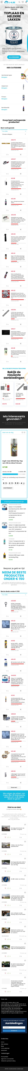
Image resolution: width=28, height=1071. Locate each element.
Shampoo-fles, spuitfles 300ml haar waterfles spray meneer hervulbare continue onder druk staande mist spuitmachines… (18, 239)
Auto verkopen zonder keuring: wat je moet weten (18, 913)
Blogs (2, 1046)
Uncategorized (5, 936)
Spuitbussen (11, 539)
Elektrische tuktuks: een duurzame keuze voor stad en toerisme (18, 931)
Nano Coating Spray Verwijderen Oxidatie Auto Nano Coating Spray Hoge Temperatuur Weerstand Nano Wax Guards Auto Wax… (18, 276)
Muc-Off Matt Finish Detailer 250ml (17, 202)
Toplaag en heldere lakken (15, 504)
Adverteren (4, 1050)
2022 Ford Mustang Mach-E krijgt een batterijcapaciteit (18, 947)
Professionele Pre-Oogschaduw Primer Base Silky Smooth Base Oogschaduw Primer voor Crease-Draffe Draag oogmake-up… (17, 184)
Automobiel (4, 834)
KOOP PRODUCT (8, 488)
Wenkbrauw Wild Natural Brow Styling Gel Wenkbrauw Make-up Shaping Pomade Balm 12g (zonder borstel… (18, 352)
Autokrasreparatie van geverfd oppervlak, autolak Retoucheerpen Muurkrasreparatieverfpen (18, 700)
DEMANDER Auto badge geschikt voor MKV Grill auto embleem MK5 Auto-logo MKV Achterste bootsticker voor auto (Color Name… (18, 220)
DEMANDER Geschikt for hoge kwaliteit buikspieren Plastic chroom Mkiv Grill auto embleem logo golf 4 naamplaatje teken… (18, 164)
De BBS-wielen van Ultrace (18, 879)
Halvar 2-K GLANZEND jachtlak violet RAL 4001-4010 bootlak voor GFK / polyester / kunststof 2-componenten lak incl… (17, 681)
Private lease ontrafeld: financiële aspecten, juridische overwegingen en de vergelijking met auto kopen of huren (18, 983)
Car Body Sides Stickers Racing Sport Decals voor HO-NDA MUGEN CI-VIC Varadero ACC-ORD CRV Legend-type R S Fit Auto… (18, 145)
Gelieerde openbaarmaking (8, 1061)
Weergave (4, 77)
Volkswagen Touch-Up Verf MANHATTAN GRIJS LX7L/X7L (18, 774)
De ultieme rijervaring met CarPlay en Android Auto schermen (18, 965)
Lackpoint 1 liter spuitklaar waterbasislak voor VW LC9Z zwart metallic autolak (18, 718)
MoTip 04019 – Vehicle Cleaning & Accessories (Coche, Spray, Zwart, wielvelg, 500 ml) (17, 645)
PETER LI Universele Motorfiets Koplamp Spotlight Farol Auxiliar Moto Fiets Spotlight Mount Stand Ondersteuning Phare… (18, 606)
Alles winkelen (4, 1044)
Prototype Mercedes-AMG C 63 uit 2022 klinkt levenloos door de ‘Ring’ (18, 863)
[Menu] (2, 2)
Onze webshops (5, 1048)
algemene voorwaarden (7, 1059)
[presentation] (2, 388)
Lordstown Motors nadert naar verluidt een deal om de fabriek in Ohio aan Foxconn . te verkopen (18, 898)
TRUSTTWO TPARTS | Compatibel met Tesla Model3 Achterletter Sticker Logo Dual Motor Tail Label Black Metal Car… (18, 334)
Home (2, 1042)
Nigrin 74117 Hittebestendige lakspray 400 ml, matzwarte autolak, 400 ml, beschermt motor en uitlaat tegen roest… (18, 257)
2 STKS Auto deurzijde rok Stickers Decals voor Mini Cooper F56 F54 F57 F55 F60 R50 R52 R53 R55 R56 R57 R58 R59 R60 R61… (18, 315)
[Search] (19, 2)
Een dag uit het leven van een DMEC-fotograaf (17, 828)
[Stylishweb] (25, 825)
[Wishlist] (23, 2)
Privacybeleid (4, 1056)
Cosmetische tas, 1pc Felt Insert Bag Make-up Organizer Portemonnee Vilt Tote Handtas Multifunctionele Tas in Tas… (18, 756)
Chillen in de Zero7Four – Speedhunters (17, 845)
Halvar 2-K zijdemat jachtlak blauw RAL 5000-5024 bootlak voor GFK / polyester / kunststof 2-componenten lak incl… (17, 529)
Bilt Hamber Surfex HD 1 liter (18, 662)
